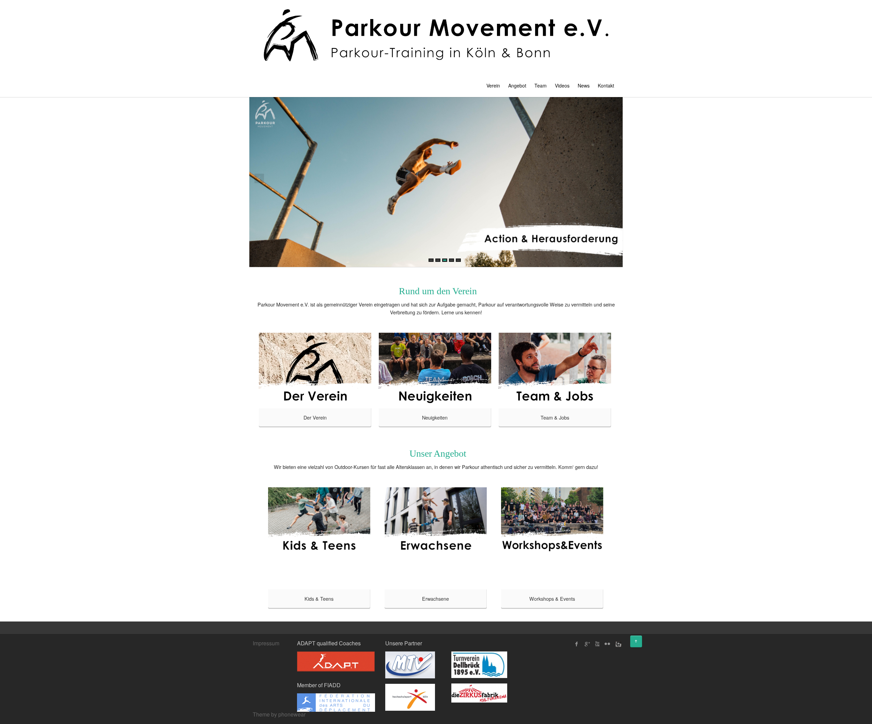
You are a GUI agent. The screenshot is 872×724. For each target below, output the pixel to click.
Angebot (517, 85)
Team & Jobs (555, 417)
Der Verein (315, 417)
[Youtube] (597, 644)
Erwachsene (435, 598)
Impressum (266, 643)
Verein (493, 85)
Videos (562, 85)
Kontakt (606, 85)
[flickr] (607, 644)
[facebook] (577, 644)
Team (540, 85)
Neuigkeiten (435, 417)
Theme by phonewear (279, 714)
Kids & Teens (319, 598)
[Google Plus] (587, 644)
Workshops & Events (552, 598)
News (584, 85)
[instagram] (617, 644)
